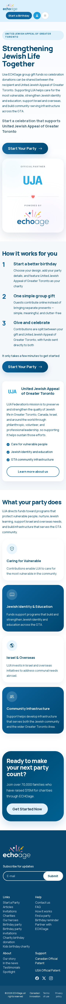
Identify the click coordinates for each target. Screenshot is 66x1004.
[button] (37, 15)
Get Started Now (27, 809)
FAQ (38, 907)
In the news (10, 963)
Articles (8, 907)
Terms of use (46, 995)
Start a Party (11, 903)
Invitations (10, 911)
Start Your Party (22, 148)
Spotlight (9, 972)
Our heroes (10, 920)
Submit (53, 876)
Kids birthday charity (16, 946)
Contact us (42, 903)
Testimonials (11, 967)
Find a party (42, 916)
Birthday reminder (47, 920)
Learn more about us (33, 472)
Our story (9, 959)
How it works (43, 911)
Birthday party (12, 924)
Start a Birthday (18, 15)
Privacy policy (59, 995)
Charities (9, 916)
